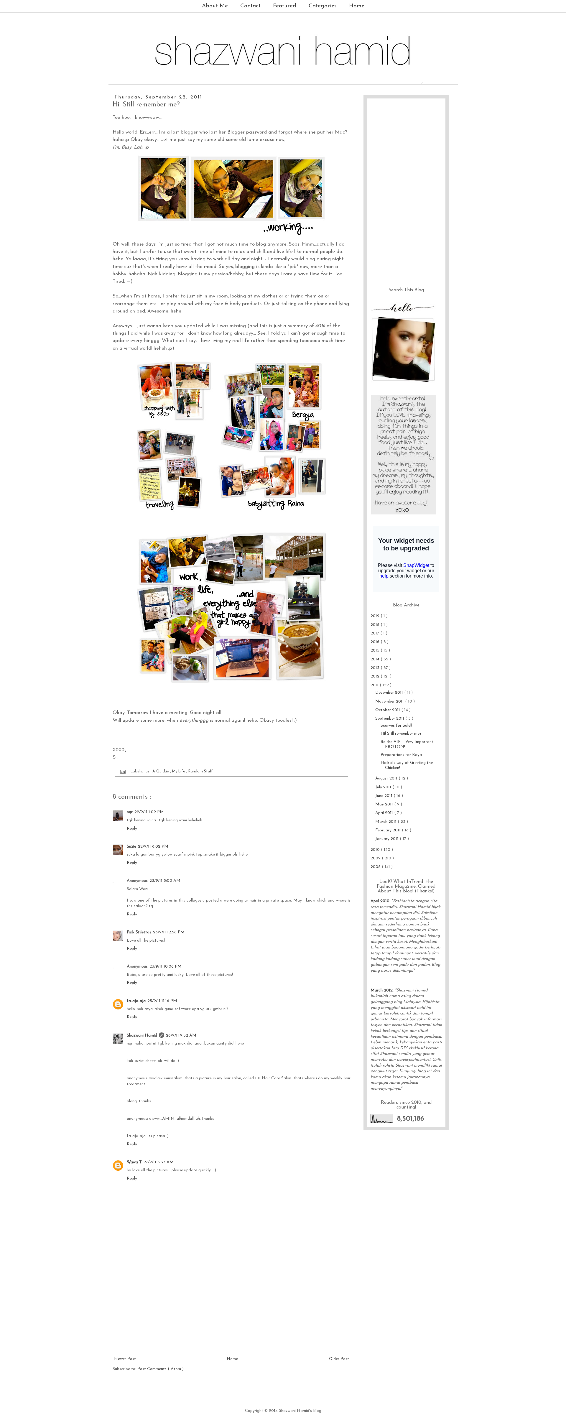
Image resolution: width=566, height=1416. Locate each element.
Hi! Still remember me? (401, 733)
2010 (376, 850)
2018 (376, 625)
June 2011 (384, 796)
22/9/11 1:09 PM (149, 812)
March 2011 (386, 822)
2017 (375, 633)
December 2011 (389, 692)
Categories (323, 6)
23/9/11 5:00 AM (164, 881)
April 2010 (380, 901)
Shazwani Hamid (142, 1035)
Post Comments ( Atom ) (160, 1369)
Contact (250, 6)
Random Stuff (200, 771)
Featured (284, 6)
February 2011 (388, 830)
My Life (179, 771)
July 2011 (383, 787)
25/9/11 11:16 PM (162, 1001)
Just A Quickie (157, 771)
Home (356, 6)
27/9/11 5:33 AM (159, 1162)
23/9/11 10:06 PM (165, 966)
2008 (376, 867)
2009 (376, 858)
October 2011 (388, 710)
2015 (376, 650)
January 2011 (387, 839)
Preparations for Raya (401, 755)
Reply (132, 828)
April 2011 (384, 813)
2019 (376, 616)
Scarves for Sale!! (396, 725)
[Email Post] (123, 771)
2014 (376, 659)
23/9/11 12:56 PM (169, 932)
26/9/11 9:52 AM (181, 1035)
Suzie (131, 846)
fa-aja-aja (136, 1001)
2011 (375, 685)
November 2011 (390, 701)
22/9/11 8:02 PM (153, 846)
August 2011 (387, 778)
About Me (215, 6)
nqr (130, 812)
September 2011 (390, 718)
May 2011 (384, 804)
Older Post (339, 1359)
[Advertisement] (231, 1311)
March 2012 (382, 990)
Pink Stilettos (139, 932)
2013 (376, 668)
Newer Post (125, 1359)
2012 (376, 676)
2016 (376, 642)
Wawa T (134, 1162)
